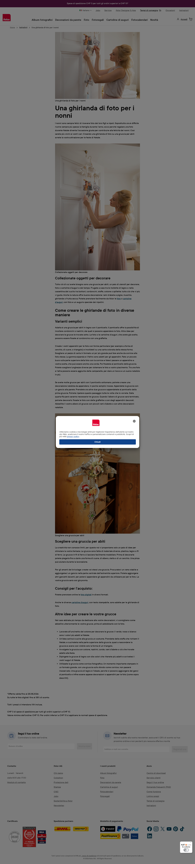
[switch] (186, 850)
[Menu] (190, 843)
